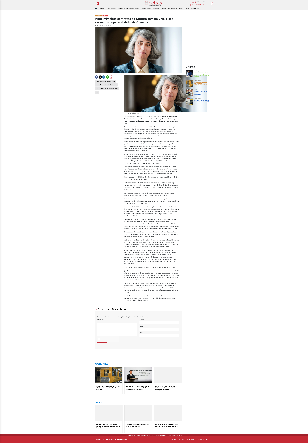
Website (141, 332)
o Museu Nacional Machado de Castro (107, 88)
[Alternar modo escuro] (208, 3)
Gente (181, 8)
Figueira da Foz (111, 8)
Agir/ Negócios (172, 8)
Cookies (173, 439)
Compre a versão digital (175, 435)
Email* (141, 326)
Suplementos (149, 435)
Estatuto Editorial (131, 435)
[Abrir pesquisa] (98, 3)
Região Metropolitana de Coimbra (128, 8)
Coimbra (102, 8)
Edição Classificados (161, 435)
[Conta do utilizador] (212, 3)
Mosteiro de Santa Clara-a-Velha (105, 81)
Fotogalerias (195, 8)
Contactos (141, 435)
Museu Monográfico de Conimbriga (106, 85)
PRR (97, 92)
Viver (187, 8)
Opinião (163, 8)
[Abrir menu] (96, 8)
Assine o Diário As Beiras (198, 4)
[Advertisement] (197, 26)
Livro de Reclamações (204, 439)
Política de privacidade (186, 439)
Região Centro (146, 8)
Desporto (156, 8)
